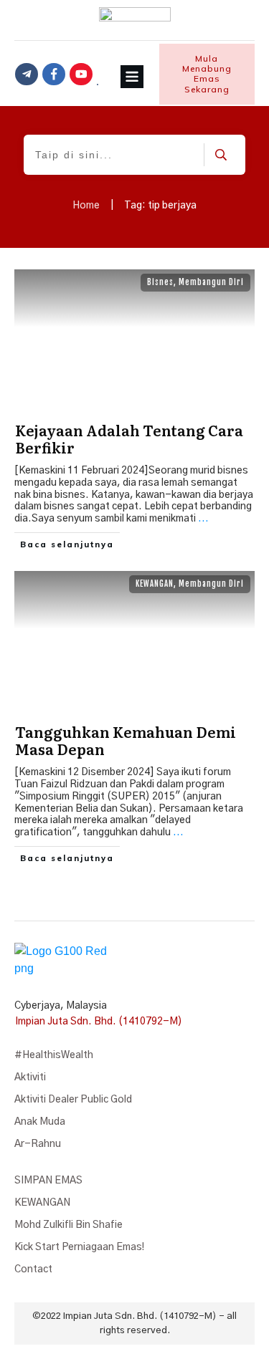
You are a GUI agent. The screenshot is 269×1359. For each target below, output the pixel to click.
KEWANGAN (155, 584)
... (203, 519)
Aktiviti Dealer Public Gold (73, 1100)
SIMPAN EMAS (48, 1181)
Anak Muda (39, 1122)
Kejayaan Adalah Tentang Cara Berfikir (129, 438)
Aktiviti (30, 1077)
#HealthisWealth (53, 1055)
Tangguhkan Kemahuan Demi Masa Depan (125, 740)
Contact (33, 1269)
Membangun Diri (211, 282)
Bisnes (160, 282)
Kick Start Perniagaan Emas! (79, 1247)
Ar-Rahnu (37, 1144)
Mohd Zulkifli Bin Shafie (68, 1225)
